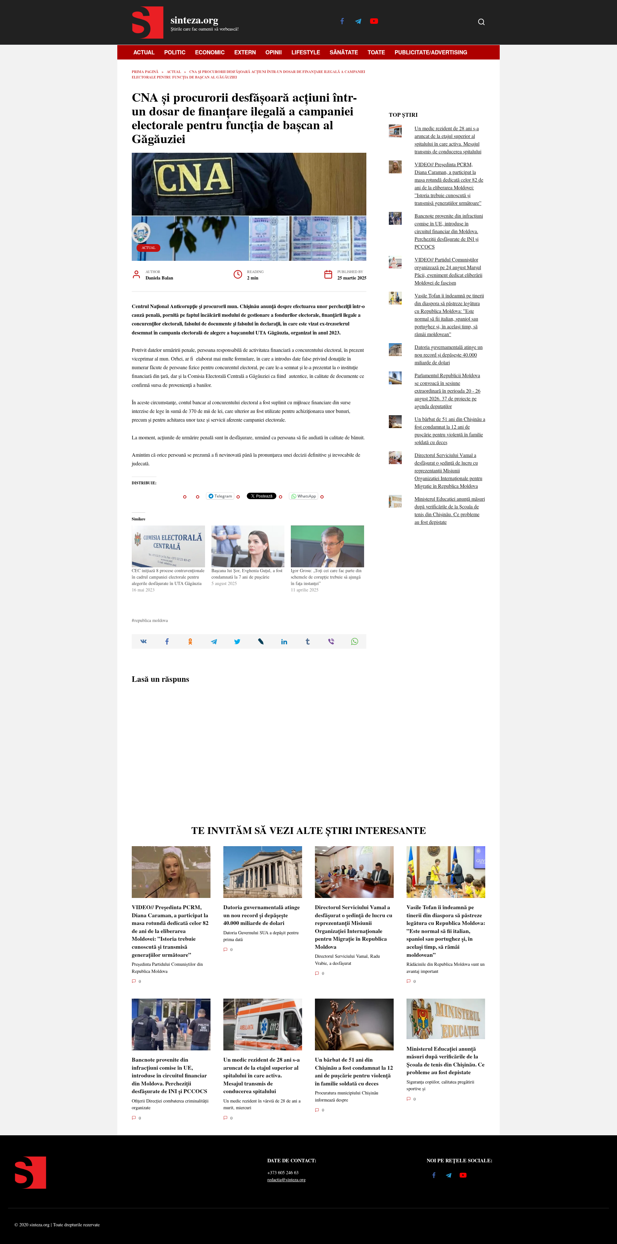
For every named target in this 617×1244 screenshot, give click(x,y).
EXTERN (245, 52)
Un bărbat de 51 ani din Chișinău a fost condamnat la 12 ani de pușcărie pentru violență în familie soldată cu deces (354, 1071)
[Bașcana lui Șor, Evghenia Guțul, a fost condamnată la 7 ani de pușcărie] (248, 546)
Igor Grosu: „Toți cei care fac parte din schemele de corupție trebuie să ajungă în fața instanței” (326, 576)
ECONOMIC (210, 52)
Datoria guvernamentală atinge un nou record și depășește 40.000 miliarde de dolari (449, 354)
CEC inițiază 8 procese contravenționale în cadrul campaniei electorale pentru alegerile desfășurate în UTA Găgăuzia (168, 576)
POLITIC (174, 52)
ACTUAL (144, 52)
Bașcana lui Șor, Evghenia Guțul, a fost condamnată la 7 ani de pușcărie (246, 573)
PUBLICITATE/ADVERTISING (431, 52)
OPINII (273, 52)
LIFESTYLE (305, 52)
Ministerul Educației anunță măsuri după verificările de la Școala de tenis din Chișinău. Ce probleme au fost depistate (446, 1060)
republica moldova (151, 620)
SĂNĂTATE (344, 52)
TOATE (376, 52)
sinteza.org (194, 19)
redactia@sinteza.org (286, 1179)
